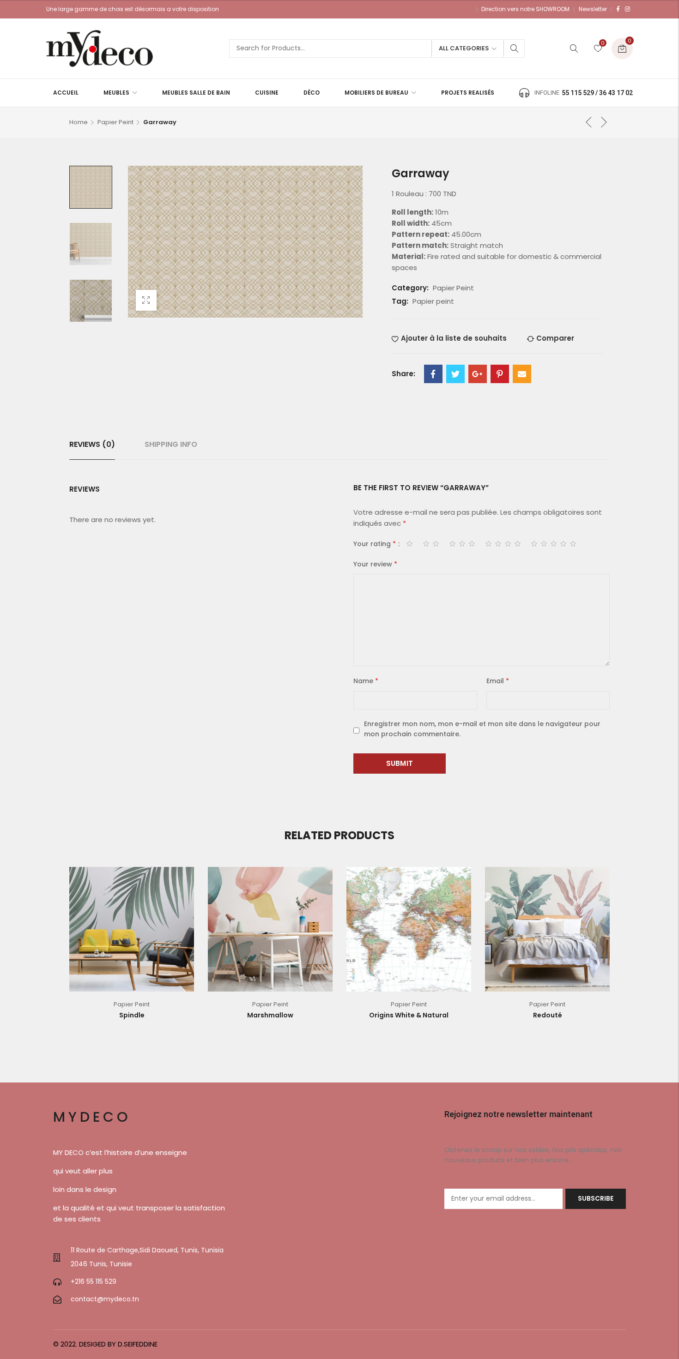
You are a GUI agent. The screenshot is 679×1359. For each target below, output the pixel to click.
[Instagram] (627, 9)
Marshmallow (270, 1015)
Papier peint (433, 301)
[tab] (92, 444)
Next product (604, 121)
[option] (90, 187)
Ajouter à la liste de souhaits (454, 338)
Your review (375, 564)
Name (365, 681)
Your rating (374, 543)
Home (78, 122)
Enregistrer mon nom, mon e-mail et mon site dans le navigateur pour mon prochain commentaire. (482, 729)
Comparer (555, 338)
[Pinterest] (500, 374)
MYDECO (92, 1117)
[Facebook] (618, 9)
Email (497, 681)
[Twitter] (455, 374)
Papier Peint (115, 122)
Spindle (132, 1015)
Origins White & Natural (409, 1015)
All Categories (464, 48)
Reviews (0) (92, 444)
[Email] (522, 374)
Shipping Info (171, 444)
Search (514, 48)
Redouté (547, 1015)
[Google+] (477, 374)
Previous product (588, 121)
